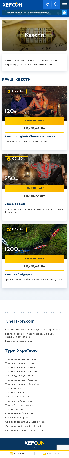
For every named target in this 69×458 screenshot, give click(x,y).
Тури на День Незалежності (19, 405)
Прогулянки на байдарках (19, 413)
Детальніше (64, 12)
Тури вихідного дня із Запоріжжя (22, 384)
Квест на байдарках (19, 274)
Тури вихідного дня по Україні (21, 359)
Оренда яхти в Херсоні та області (23, 426)
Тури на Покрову (14, 409)
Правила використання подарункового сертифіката (32, 330)
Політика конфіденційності (19, 341)
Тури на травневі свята (17, 397)
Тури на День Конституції (18, 401)
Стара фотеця (15, 204)
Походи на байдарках (16, 418)
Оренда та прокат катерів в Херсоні (24, 430)
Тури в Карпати (13, 388)
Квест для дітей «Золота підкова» (30, 136)
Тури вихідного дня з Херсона (21, 372)
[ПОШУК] (56, 4)
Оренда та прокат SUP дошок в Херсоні (26, 422)
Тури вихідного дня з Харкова (21, 380)
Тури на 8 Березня (15, 393)
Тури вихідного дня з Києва (19, 363)
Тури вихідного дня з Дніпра (20, 376)
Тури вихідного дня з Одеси (20, 367)
